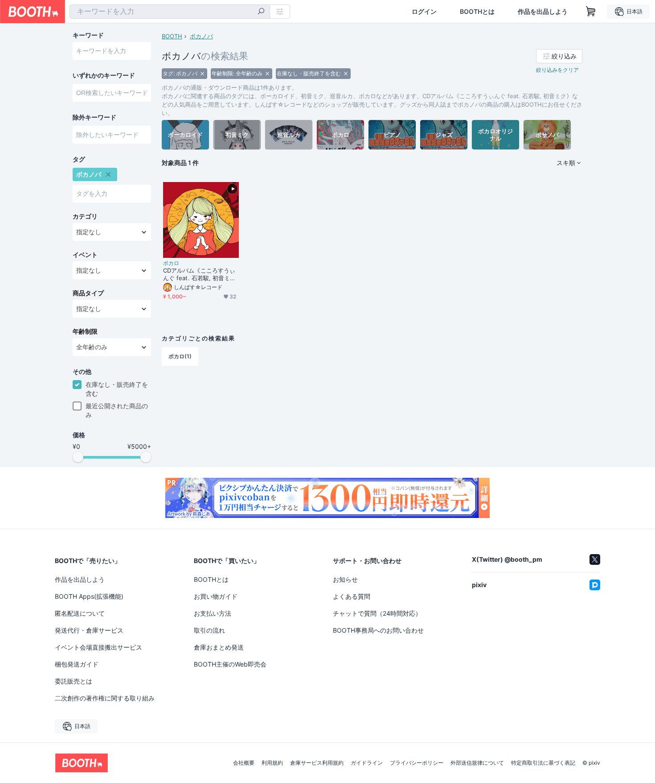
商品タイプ (88, 293)
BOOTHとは (477, 11)
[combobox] (170, 11)
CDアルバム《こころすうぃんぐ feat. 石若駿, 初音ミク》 (199, 274)
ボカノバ (201, 36)
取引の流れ (209, 630)
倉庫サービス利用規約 (317, 763)
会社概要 (243, 763)
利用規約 (272, 763)
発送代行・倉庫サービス (89, 630)
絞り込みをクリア (557, 69)
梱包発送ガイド (76, 664)
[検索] (261, 12)
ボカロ (171, 263)
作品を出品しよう (543, 11)
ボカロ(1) (180, 356)
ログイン (424, 11)
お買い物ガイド (215, 596)
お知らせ (345, 579)
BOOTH (172, 36)
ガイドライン (367, 763)
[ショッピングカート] (590, 11)
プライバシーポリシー (416, 763)
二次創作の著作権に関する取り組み (105, 698)
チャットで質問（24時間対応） (377, 613)
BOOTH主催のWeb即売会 (230, 664)
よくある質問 (351, 596)
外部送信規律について (477, 763)
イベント (85, 255)
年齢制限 (85, 331)
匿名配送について (80, 613)
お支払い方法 (212, 613)
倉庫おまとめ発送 (219, 647)
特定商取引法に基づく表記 (543, 763)
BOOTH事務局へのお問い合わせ (378, 630)
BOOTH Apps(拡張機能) (89, 596)
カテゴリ (85, 216)
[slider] (78, 457)
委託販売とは (73, 681)
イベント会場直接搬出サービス (98, 647)
